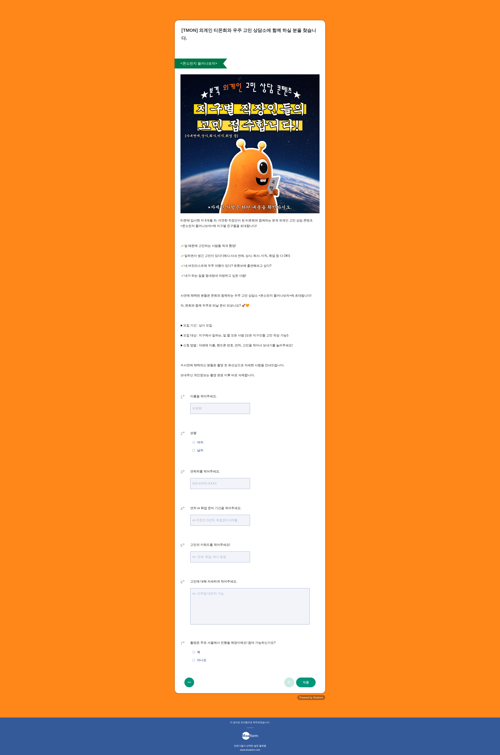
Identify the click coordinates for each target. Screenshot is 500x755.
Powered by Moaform (311, 697)
